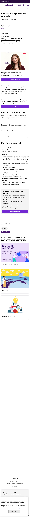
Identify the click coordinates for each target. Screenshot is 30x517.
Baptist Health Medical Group (15, 483)
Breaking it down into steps (8, 36)
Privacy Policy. (17, 507)
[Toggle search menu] (24, 5)
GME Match (4, 228)
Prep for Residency (13, 10)
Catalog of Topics (5, 231)
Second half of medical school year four (11, 42)
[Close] (26, 499)
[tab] (15, 126)
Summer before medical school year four (11, 38)
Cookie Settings (14, 511)
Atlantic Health (15, 486)
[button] (15, 1)
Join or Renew (19, 5)
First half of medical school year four (10, 40)
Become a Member (15, 79)
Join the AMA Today (15, 211)
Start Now (15, 106)
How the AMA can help (7, 43)
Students (3, 10)
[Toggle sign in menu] (28, 5)
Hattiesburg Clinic (15, 481)
